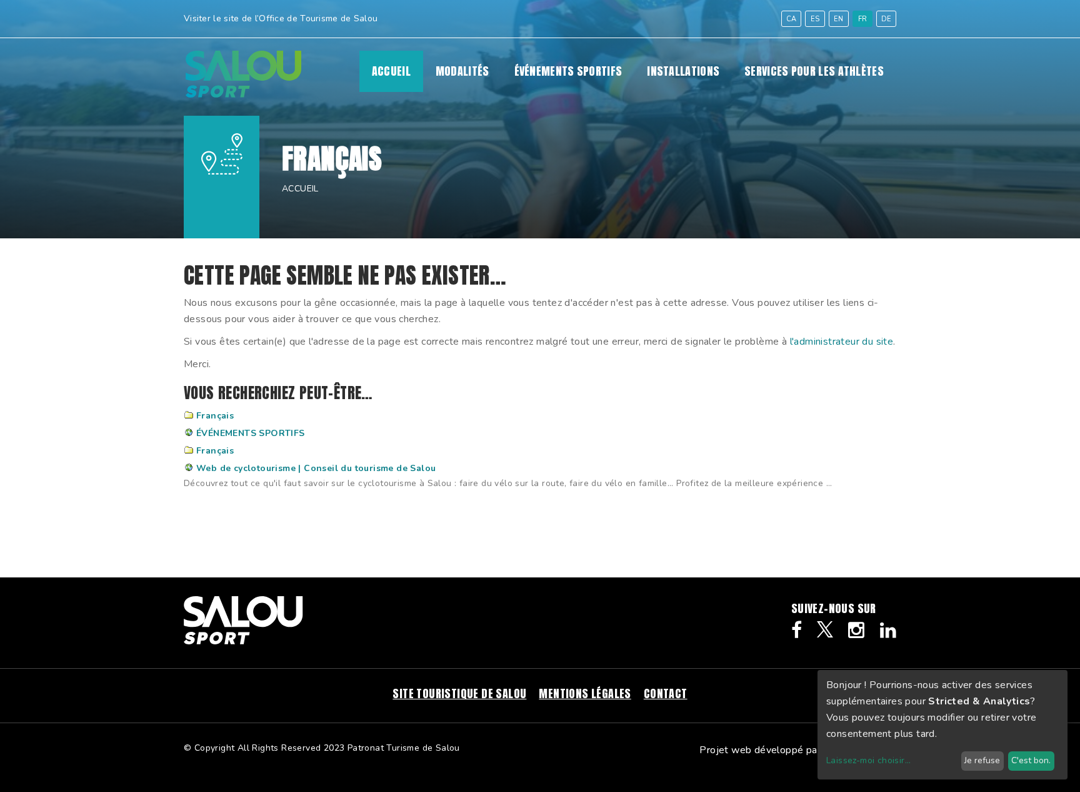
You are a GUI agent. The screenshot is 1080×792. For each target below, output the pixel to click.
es (815, 19)
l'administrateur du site (842, 341)
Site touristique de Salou (459, 693)
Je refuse (982, 760)
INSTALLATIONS (683, 71)
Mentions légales (585, 693)
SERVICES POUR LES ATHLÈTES (814, 71)
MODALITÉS (462, 71)
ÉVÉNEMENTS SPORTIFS (568, 71)
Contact (666, 693)
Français (215, 416)
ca (791, 19)
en (839, 19)
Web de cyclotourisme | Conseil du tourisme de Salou (316, 468)
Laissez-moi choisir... (868, 760)
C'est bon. (1031, 760)
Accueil (391, 71)
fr (863, 19)
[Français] (243, 95)
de (886, 19)
